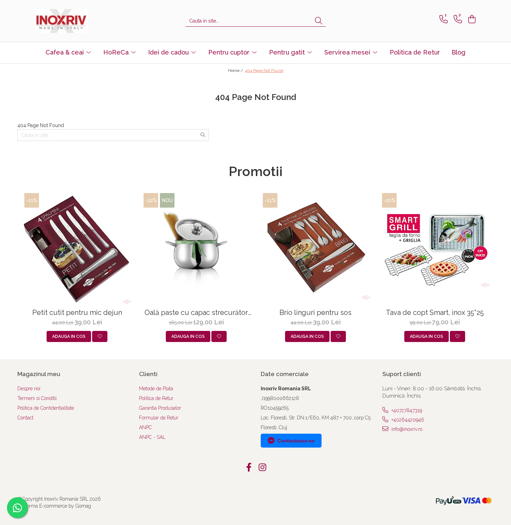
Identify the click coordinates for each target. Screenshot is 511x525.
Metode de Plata (156, 388)
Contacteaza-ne (296, 440)
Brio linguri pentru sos (315, 313)
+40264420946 (407, 420)
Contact (25, 417)
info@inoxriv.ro (406, 429)
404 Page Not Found (264, 70)
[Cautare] (318, 21)
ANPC (145, 427)
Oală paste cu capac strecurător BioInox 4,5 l (196, 313)
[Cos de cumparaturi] (470, 19)
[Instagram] (262, 467)
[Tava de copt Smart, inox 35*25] (435, 249)
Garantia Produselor (160, 408)
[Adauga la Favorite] (99, 336)
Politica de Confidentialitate (45, 408)
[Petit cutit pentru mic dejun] (77, 249)
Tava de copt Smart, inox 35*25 (435, 313)
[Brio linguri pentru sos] (315, 249)
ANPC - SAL (152, 437)
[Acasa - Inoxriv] (69, 21)
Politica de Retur (415, 52)
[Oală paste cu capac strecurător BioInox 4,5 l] (196, 249)
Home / (236, 70)
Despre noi (28, 388)
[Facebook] (249, 467)
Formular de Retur (158, 417)
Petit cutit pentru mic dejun (77, 313)
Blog (458, 52)
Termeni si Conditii (37, 398)
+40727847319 (406, 410)
